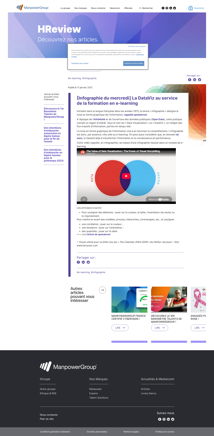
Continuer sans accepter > (137, 46)
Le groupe (65, 8)
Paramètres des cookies (79, 63)
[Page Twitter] (174, 8)
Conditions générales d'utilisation (55, 431)
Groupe (45, 379)
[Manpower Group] (38, 8)
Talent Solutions (98, 397)
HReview (128, 8)
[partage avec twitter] (199, 79)
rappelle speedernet (135, 114)
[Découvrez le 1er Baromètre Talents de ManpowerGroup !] (169, 300)
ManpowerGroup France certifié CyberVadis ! (128, 317)
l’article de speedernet (98, 234)
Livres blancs (148, 393)
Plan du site (47, 418)
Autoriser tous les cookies (133, 63)
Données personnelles (97, 431)
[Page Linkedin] (170, 8)
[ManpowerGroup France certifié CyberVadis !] (129, 300)
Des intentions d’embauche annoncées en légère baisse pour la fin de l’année (52, 134)
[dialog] (108, 57)
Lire (117, 327)
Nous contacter (98, 8)
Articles (145, 389)
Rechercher (147, 8)
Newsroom (115, 8)
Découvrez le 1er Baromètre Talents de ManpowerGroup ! (54, 114)
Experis (93, 393)
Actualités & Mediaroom (157, 379)
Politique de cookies (165, 431)
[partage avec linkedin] (194, 79)
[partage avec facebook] (189, 79)
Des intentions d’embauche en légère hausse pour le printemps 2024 (54, 155)
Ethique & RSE (48, 393)
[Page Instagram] (166, 8)
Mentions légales (131, 431)
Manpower (95, 389)
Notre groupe (47, 389)
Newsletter (199, 8)
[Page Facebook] (163, 8)
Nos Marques (98, 379)
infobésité (99, 119)
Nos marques (80, 8)
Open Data (158, 119)
